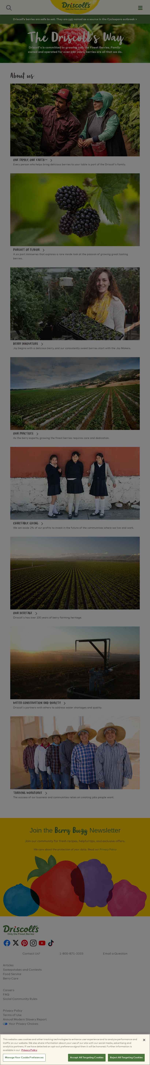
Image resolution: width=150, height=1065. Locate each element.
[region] (75, 1049)
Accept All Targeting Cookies (87, 1057)
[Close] (144, 1040)
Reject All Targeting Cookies (126, 1057)
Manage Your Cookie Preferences (24, 1057)
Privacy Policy (29, 1050)
